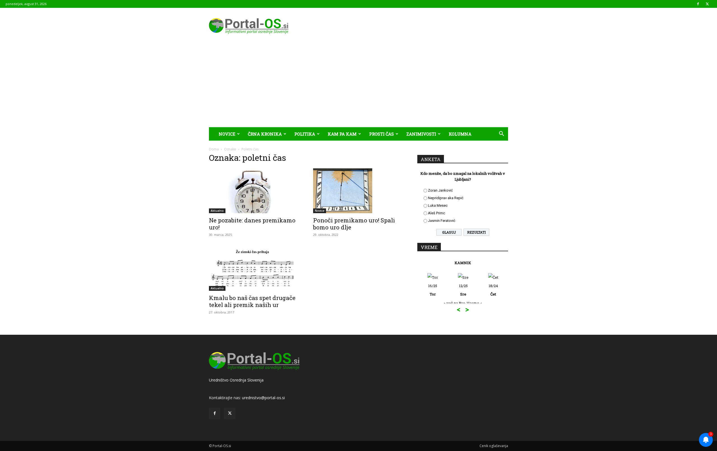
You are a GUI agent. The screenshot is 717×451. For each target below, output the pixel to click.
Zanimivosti (421, 134)
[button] (501, 134)
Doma (214, 149)
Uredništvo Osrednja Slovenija (236, 380)
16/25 (432, 290)
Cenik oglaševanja (493, 445)
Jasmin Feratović (441, 220)
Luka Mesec (438, 205)
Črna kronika (265, 134)
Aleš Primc (436, 213)
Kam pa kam (342, 134)
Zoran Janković (440, 190)
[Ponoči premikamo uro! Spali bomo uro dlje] (358, 190)
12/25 (463, 290)
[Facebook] (698, 4)
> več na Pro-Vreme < (463, 303)
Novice (227, 134)
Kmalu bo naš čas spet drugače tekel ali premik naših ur (252, 301)
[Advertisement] (358, 85)
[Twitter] (707, 4)
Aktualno (217, 211)
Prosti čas (381, 134)
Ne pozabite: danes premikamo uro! (252, 223)
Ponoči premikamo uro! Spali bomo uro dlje (354, 223)
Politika (304, 134)
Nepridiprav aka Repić (446, 198)
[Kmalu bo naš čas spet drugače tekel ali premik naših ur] (254, 268)
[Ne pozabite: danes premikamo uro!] (254, 190)
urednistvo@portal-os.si (263, 397)
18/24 (493, 290)
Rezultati (476, 232)
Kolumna (460, 134)
